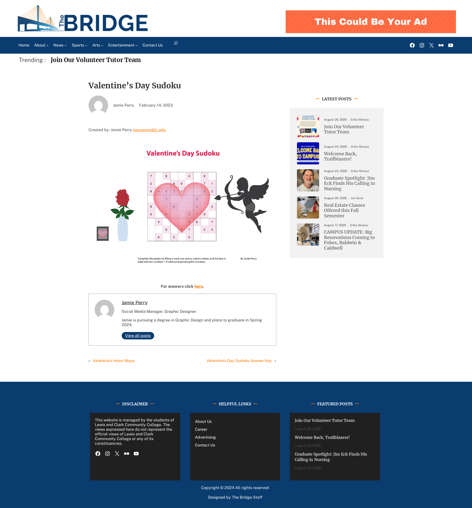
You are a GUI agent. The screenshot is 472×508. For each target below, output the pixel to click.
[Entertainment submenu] (136, 45)
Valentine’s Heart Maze (113, 360)
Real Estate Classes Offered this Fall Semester (344, 210)
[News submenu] (65, 45)
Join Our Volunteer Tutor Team (96, 60)
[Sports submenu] (86, 45)
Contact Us (205, 445)
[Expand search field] (176, 45)
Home (23, 45)
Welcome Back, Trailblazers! (340, 156)
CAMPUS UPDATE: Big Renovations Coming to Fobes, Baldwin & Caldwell (349, 240)
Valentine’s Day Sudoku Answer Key (239, 360)
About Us (203, 421)
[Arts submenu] (102, 45)
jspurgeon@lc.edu (149, 129)
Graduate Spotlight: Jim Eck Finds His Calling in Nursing (349, 183)
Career (201, 429)
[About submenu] (47, 45)
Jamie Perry (135, 302)
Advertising (205, 437)
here (198, 286)
